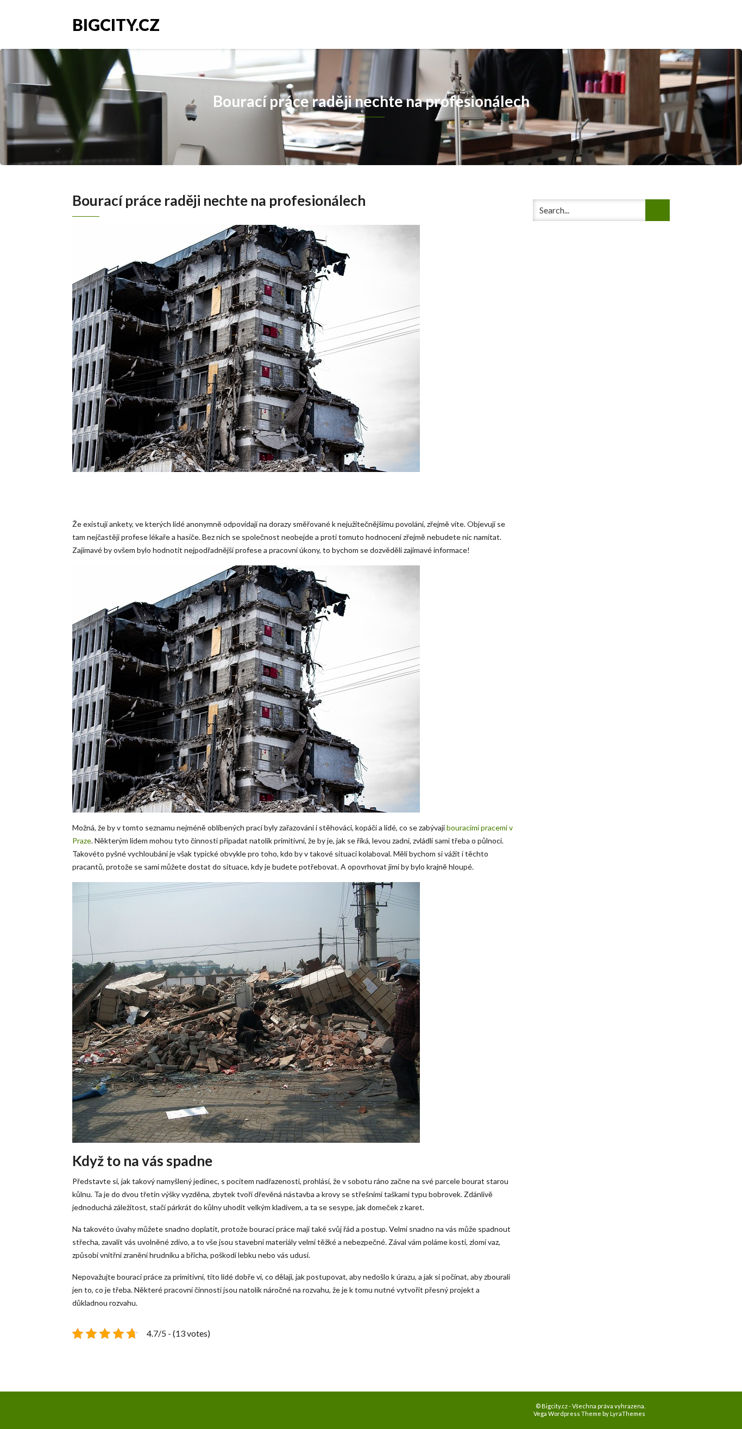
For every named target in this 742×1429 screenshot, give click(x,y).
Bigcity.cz (116, 24)
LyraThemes (627, 1413)
